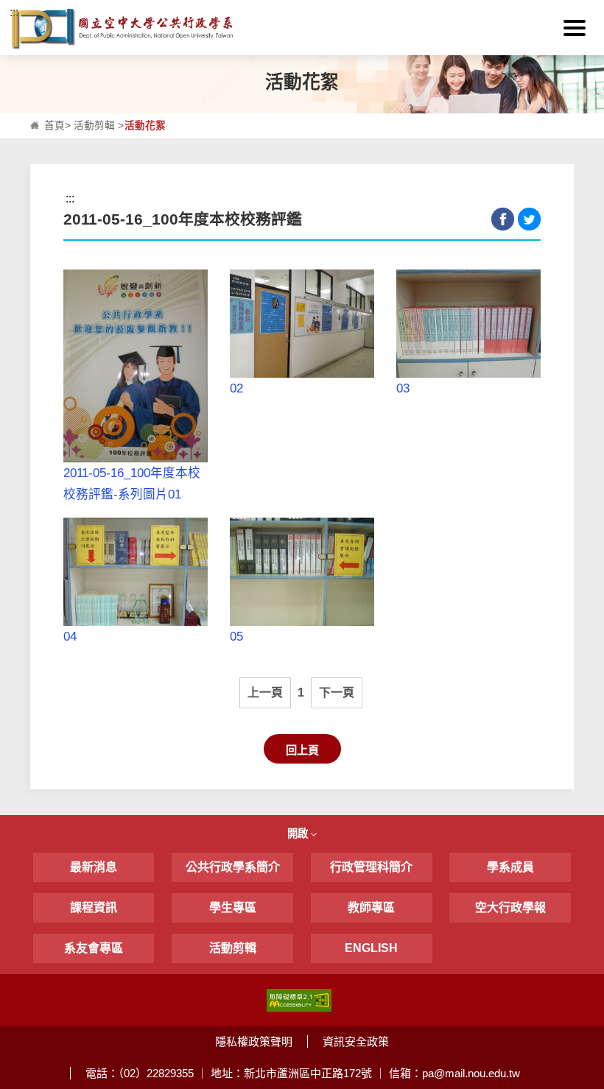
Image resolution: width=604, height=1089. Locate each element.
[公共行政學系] (301, 29)
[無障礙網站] (299, 999)
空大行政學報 (510, 907)
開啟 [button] (299, 833)
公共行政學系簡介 (233, 867)
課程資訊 (93, 907)
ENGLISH (371, 948)
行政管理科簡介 (371, 867)
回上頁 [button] (302, 750)
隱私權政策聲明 (253, 1041)
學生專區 (232, 907)
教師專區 (371, 907)
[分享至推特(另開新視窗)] (529, 219)
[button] (574, 28)
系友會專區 (93, 948)
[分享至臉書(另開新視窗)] (502, 219)
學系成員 (510, 867)
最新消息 (93, 867)
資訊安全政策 (356, 1041)
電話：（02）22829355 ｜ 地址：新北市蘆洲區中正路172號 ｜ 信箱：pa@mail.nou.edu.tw (302, 1073)
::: (14, 12)
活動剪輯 (94, 125)
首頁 (54, 125)
